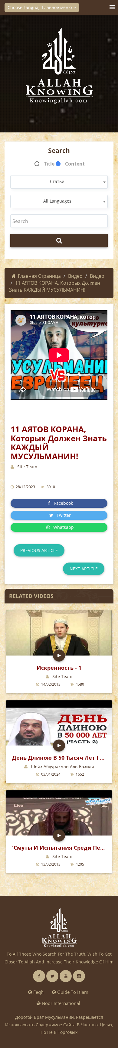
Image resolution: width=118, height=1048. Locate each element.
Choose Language (26, 7)
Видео (75, 276)
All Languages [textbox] (57, 201)
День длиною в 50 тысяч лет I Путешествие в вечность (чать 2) (59, 758)
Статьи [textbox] (57, 181)
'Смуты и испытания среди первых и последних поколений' (59, 848)
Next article (84, 569)
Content (75, 163)
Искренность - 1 (59, 668)
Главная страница (39, 276)
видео (97, 276)
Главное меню (57, 7)
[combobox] (59, 182)
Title (49, 163)
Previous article (39, 550)
